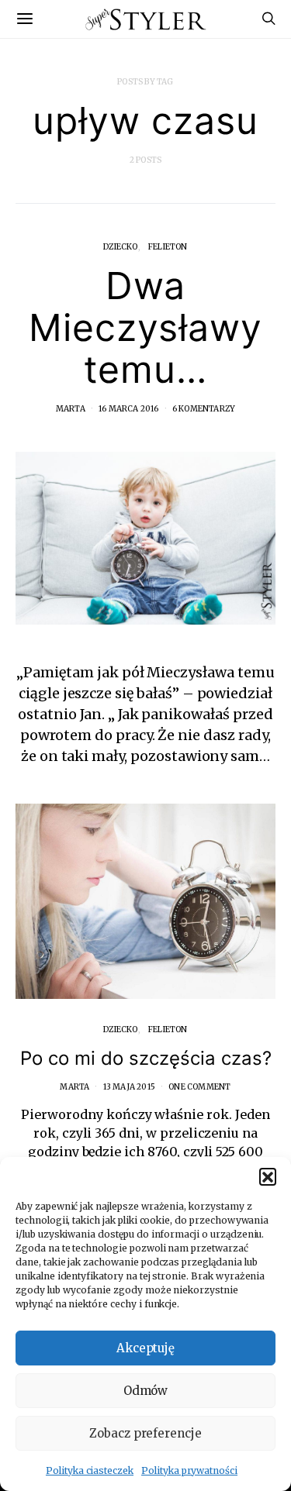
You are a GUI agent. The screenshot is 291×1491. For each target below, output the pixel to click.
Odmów (145, 1390)
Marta (70, 409)
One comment (199, 1087)
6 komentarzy (203, 409)
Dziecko (120, 247)
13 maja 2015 (129, 1087)
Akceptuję (145, 1348)
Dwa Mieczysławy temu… (146, 327)
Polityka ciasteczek (89, 1470)
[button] (267, 1176)
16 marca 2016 (129, 409)
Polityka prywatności (189, 1470)
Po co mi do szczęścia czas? (146, 1058)
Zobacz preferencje (145, 1433)
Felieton (168, 247)
